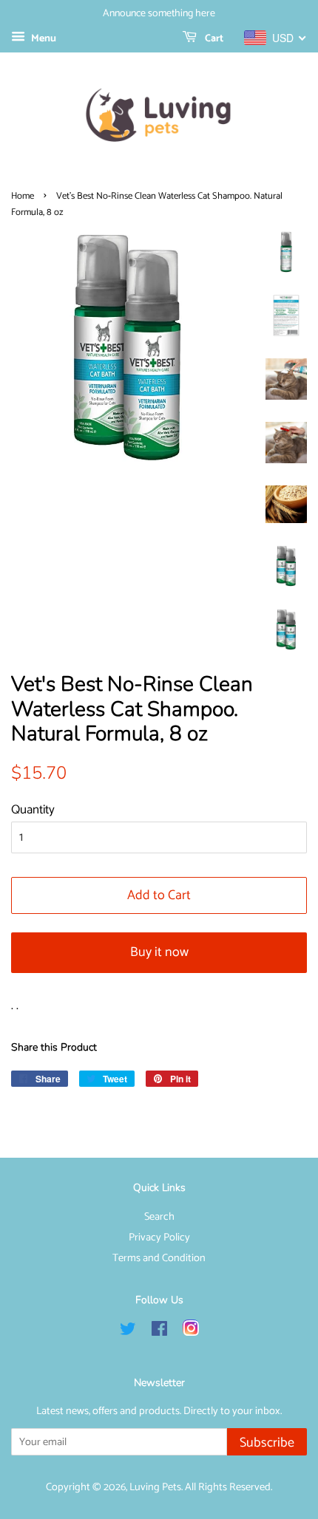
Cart (213, 38)
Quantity (33, 809)
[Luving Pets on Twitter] (128, 1332)
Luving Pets (155, 1487)
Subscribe (267, 1443)
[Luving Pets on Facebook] (159, 1332)
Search (159, 1217)
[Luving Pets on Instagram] (191, 1332)
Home (22, 196)
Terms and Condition (159, 1258)
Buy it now (159, 952)
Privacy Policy (159, 1237)
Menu (42, 38)
